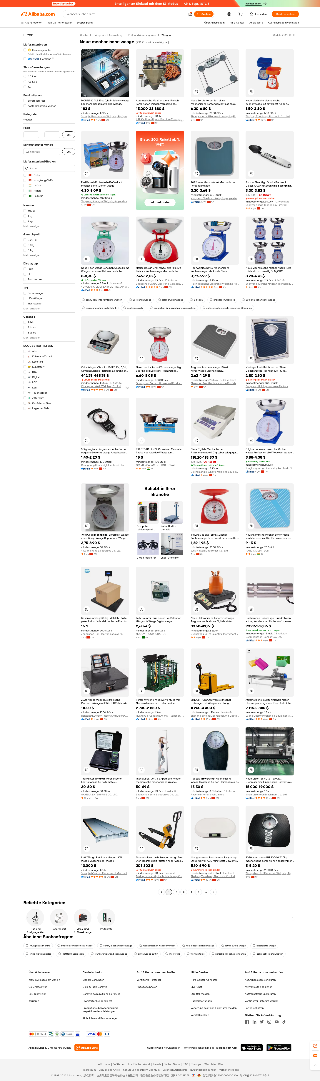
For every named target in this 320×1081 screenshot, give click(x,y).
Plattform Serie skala (73, 954)
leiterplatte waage (266, 945)
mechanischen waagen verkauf (159, 945)
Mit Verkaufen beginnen (258, 986)
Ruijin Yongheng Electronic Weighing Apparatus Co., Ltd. (215, 283)
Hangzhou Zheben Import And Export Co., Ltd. (105, 715)
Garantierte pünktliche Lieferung (101, 993)
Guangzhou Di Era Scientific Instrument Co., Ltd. (215, 633)
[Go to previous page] (161, 892)
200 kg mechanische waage (260, 300)
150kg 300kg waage (235, 945)
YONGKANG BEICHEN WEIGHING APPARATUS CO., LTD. (105, 286)
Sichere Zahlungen (93, 979)
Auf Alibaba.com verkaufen (260, 979)
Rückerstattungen (201, 1000)
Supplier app (155, 1047)
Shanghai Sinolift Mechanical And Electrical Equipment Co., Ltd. (215, 715)
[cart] (241, 14)
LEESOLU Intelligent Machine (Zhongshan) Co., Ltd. (160, 119)
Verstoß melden (200, 1014)
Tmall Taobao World (139, 1064)
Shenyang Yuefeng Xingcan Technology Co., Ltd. (270, 283)
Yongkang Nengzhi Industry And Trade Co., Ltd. (270, 468)
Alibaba (84, 34)
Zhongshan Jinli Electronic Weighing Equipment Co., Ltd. (215, 116)
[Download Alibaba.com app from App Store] (252, 1047)
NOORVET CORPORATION (151, 633)
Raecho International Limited (207, 794)
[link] (315, 1046)
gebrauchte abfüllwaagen (269, 954)
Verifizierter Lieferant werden (262, 1000)
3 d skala (198, 300)
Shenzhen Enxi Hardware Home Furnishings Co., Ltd (215, 383)
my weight (174, 954)
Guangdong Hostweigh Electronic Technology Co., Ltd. (105, 465)
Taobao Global (172, 1064)
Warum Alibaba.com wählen (44, 979)
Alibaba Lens (36, 1047)
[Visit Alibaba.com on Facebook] (247, 1022)
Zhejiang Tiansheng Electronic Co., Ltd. (268, 116)
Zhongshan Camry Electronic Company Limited (160, 283)
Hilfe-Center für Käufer (204, 979)
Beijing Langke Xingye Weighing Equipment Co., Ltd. (215, 471)
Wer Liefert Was (213, 1064)
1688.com (118, 1064)
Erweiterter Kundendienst (97, 1000)
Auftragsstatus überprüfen (260, 993)
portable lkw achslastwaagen (230, 954)
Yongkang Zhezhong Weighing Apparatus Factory (215, 198)
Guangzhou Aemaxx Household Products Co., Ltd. (160, 383)
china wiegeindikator (40, 954)
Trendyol (196, 1064)
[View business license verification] (193, 1075)
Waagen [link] (166, 34)
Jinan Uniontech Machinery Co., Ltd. (266, 794)
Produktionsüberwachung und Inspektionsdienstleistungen (100, 1009)
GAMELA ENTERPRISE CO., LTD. (99, 794)
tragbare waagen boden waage (111, 954)
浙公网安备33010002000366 (220, 1075)
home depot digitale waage (200, 945)
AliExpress (104, 1064)
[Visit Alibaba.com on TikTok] (284, 1022)
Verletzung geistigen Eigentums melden (214, 1007)
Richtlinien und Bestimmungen (100, 1018)
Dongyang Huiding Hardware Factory (267, 386)
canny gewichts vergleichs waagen (104, 300)
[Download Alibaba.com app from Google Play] (278, 1047)
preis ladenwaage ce (224, 300)
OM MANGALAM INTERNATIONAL (155, 465)
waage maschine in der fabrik (101, 308)
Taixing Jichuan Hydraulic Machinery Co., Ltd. (160, 876)
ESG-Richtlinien (37, 993)
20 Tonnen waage (142, 300)
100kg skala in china (39, 945)
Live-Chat (196, 986)
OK (69, 134)
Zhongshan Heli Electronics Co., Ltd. (102, 633)
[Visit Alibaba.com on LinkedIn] (254, 1022)
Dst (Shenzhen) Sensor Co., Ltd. (264, 636)
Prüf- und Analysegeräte (142, 34)
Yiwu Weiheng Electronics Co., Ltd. (101, 550)
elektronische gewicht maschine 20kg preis (229, 308)
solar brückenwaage (172, 300)
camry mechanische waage (117, 945)
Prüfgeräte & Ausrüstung (108, 34)
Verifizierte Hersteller (149, 979)
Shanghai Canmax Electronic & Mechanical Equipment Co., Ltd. (105, 873)
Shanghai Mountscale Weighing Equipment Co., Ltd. (105, 116)
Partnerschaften (254, 1007)
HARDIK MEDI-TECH (257, 550)
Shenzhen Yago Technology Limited (266, 204)
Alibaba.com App (226, 1047)
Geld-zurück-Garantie (95, 986)
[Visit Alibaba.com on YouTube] (276, 1022)
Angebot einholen (147, 986)
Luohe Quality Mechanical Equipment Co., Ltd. (270, 715)
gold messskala (135, 308)
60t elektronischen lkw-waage (77, 945)
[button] (190, 14)
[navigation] (49, 464)
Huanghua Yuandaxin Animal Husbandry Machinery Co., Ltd (160, 715)
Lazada (157, 1064)
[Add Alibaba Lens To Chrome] (86, 1047)
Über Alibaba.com (39, 972)
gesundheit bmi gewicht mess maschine (175, 308)
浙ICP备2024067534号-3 (254, 1075)
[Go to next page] (213, 892)
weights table (198, 954)
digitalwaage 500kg (148, 954)
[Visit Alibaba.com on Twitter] (262, 1022)
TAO (185, 1064)
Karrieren (34, 1000)
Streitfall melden (200, 993)
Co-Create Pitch (38, 986)
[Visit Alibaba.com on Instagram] (269, 1022)
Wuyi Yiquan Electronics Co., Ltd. (209, 550)
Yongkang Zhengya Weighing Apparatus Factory (105, 201)
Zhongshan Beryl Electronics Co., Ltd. (157, 794)
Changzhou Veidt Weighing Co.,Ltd (101, 386)
